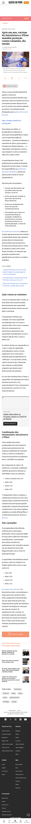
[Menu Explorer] (3, 2)
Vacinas (14, 702)
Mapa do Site (5, 741)
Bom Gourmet (19, 764)
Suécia (20, 693)
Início (4, 822)
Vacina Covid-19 (14, 697)
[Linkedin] (20, 719)
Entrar (20, 822)
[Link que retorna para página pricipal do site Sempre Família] (11, 18)
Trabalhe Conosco (6, 811)
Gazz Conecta (19, 771)
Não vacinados (9, 523)
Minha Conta (5, 798)
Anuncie (4, 808)
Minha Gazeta (15, 822)
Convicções (5, 771)
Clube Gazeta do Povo (21, 778)
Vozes (3, 764)
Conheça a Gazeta (6, 734)
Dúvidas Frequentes (7, 815)
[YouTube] (25, 719)
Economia (18, 741)
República (18, 731)
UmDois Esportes (20, 744)
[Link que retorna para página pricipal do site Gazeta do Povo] (15, 2)
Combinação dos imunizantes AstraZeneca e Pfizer (15, 434)
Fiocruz (4, 518)
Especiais (18, 788)
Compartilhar (26, 822)
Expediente (5, 737)
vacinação (6, 702)
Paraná (17, 734)
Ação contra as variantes (14, 294)
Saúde (5, 23)
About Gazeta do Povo (7, 751)
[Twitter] (10, 719)
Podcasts (18, 781)
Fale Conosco (5, 805)
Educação (18, 751)
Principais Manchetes (11, 646)
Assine (3, 801)
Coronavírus (17, 689)
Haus (17, 768)
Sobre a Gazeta (6, 731)
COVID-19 (6, 693)
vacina (5, 697)
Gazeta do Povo (19, 774)
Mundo (17, 737)
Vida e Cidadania (19, 747)
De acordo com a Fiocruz (11, 231)
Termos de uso (5, 747)
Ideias (17, 754)
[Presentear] (12, 78)
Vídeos (17, 784)
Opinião (4, 768)
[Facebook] (5, 719)
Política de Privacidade (7, 744)
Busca (9, 822)
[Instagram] (15, 719)
